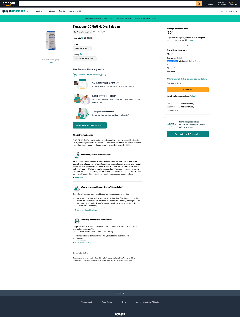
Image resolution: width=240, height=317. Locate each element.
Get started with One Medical (187, 134)
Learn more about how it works (90, 125)
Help (63, 11)
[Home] (13, 11)
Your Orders (107, 302)
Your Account (86, 302)
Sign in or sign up (118, 86)
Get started (187, 90)
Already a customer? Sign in (147, 302)
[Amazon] (9, 4)
